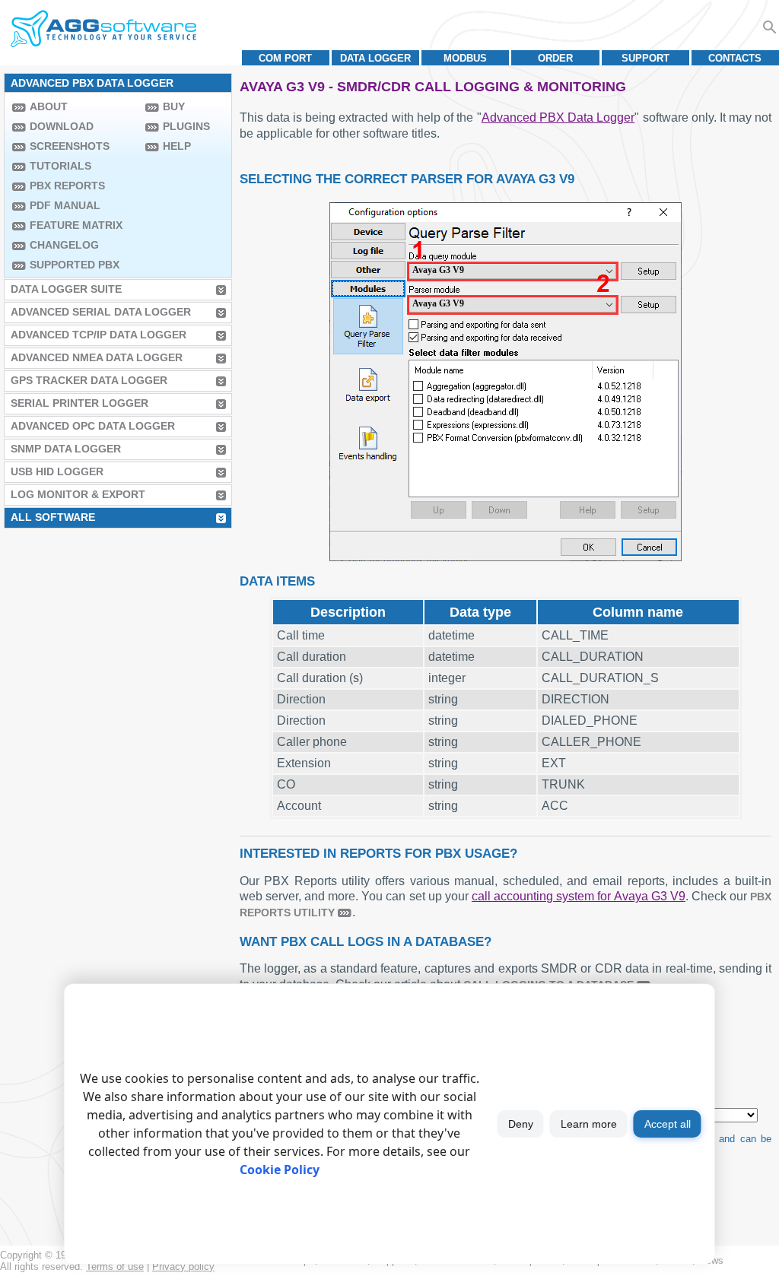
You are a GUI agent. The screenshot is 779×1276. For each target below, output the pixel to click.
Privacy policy (183, 1266)
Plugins (186, 126)
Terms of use (115, 1266)
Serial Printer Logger (79, 403)
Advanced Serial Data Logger (101, 312)
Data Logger (375, 58)
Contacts (735, 58)
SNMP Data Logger (66, 449)
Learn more (589, 1124)
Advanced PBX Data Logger (558, 117)
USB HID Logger (57, 471)
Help (177, 146)
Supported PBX (74, 265)
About (49, 106)
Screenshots (70, 146)
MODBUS (465, 58)
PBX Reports (67, 185)
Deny (520, 1124)
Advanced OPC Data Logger (93, 426)
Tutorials (60, 166)
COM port (285, 58)
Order (555, 58)
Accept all (667, 1124)
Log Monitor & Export (78, 494)
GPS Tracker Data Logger (89, 380)
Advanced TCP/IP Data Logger (98, 335)
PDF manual (65, 205)
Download (62, 126)
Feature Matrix (76, 225)
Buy (174, 106)
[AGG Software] (103, 29)
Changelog (64, 245)
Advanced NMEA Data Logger (97, 357)
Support (645, 58)
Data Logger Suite (66, 289)
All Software (53, 517)
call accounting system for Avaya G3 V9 (578, 896)
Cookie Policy (280, 1169)
